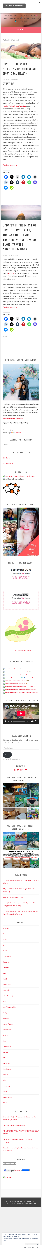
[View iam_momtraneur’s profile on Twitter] (18, 770)
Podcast (5, 1052)
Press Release (7, 1069)
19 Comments (14, 79)
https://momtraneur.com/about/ (13, 418)
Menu (22, 30)
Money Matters (8, 1024)
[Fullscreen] (36, 721)
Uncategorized (7, 1097)
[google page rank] (7, 1177)
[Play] (6, 721)
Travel (5, 1091)
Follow (7, 755)
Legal (4, 1001)
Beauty (5, 939)
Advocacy (6, 928)
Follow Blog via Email (21, 736)
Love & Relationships (9, 1007)
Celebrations (7, 956)
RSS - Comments (8, 463)
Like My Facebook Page (21, 650)
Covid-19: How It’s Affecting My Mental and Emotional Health (20, 68)
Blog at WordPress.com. (16, 1201)
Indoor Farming (8, 996)
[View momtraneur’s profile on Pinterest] (23, 770)
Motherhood (7, 1030)
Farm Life (6, 968)
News (4, 1041)
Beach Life (6, 934)
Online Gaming (7, 1046)
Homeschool (7, 990)
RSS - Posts (6, 458)
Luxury (5, 1013)
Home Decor (7, 984)
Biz (4, 945)
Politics (5, 1058)
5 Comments (14, 255)
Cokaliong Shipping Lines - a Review (14, 1125)
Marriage (6, 1018)
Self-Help (6, 1080)
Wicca (5, 1103)
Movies (5, 1035)
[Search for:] (21, 444)
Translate (18, 433)
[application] (21, 713)
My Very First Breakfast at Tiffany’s (13, 897)
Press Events (7, 1063)
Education (6, 962)
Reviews (5, 1075)
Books (5, 951)
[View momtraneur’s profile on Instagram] (21, 770)
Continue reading (10, 165)
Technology (6, 1086)
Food (4, 973)
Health (5, 979)
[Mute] (32, 721)
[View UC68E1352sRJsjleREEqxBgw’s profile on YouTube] (26, 770)
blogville (17, 1170)
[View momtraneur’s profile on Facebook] (15, 770)
